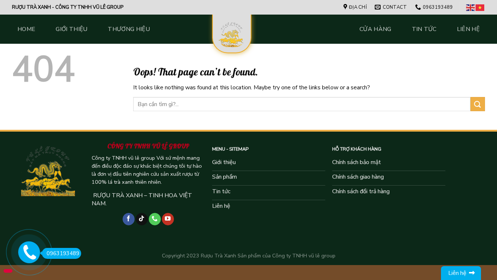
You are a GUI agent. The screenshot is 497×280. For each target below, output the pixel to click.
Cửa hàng (375, 29)
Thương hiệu (129, 29)
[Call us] (155, 219)
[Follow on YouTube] (168, 219)
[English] (471, 7)
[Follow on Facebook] (129, 219)
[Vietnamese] (480, 7)
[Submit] (477, 104)
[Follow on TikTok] (142, 219)
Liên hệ (468, 29)
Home (26, 29)
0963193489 (63, 253)
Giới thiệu (71, 29)
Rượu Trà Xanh (218, 255)
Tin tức (424, 29)
